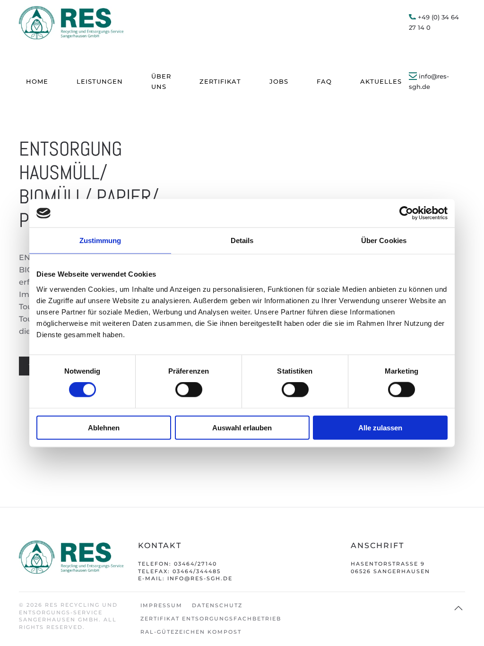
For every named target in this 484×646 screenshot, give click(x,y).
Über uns (161, 81)
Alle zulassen (380, 427)
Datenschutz (217, 605)
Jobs (278, 81)
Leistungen (100, 81)
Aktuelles (381, 81)
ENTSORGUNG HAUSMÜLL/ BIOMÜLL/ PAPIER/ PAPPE (89, 184)
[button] (458, 608)
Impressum (161, 605)
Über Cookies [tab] (383, 240)
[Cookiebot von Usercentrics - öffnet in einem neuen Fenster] (406, 213)
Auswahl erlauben (242, 427)
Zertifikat (220, 81)
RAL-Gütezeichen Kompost (191, 632)
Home (37, 81)
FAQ (324, 81)
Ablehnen (104, 427)
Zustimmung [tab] (100, 240)
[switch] (188, 389)
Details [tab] (242, 240)
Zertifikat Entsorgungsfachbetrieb (210, 618)
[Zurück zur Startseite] (72, 22)
